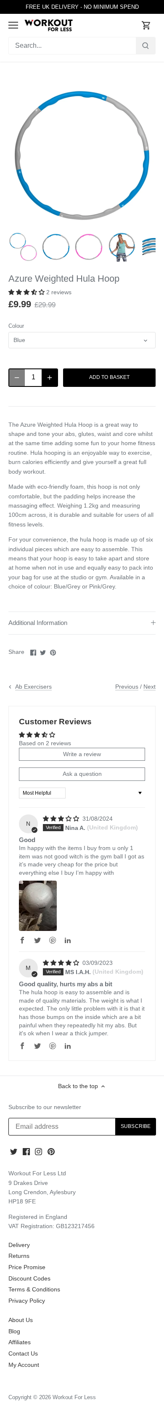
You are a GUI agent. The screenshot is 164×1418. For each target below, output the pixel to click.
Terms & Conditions (34, 1289)
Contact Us (23, 1353)
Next (149, 686)
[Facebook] (26, 1151)
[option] (23, 247)
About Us (20, 1320)
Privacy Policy (26, 1300)
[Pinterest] (51, 1151)
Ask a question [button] (82, 773)
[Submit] (145, 45)
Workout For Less (74, 1397)
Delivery (19, 1245)
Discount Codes (29, 1278)
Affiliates (19, 1342)
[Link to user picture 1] (38, 906)
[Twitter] (13, 1151)
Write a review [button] (82, 754)
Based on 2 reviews (45, 743)
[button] (27, 292)
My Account (23, 1364)
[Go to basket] (146, 25)
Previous (126, 686)
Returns (18, 1255)
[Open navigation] (13, 25)
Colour (16, 326)
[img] (62, 818)
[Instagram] (38, 1151)
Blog (14, 1331)
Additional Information (37, 623)
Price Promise (26, 1267)
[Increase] (50, 377)
